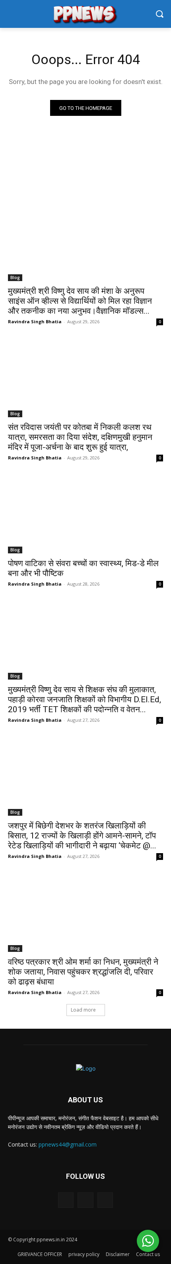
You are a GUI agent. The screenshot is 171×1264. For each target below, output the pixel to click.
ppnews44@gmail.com (68, 1144)
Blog (15, 277)
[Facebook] (66, 1200)
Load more (83, 1009)
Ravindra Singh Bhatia (35, 321)
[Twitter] (85, 1200)
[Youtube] (105, 1200)
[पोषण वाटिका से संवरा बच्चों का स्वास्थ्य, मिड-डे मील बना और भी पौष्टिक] (85, 514)
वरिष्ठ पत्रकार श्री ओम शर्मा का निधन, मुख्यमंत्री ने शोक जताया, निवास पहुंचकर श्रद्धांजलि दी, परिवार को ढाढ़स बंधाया (83, 972)
